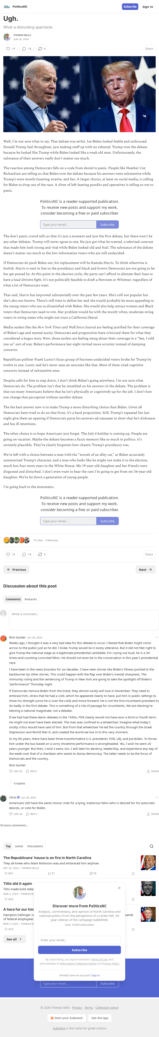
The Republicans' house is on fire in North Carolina (47, 858)
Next (143, 569)
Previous (19, 569)
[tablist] (21, 599)
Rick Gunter (17, 637)
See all (12, 939)
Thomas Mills (22, 35)
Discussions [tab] (35, 846)
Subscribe (130, 6)
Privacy (77, 1008)
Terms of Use (99, 959)
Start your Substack (68, 1018)
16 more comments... (14, 825)
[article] (79, 865)
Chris (12, 797)
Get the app (100, 1018)
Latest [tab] (19, 846)
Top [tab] (8, 846)
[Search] (151, 846)
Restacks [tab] (31, 599)
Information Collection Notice (78, 963)
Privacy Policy (110, 963)
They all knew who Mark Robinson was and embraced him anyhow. (51, 863)
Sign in (147, 7)
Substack (59, 1028)
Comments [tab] (13, 599)
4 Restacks (51, 540)
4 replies (19, 783)
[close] (119, 888)
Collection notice (106, 1008)
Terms (88, 1008)
